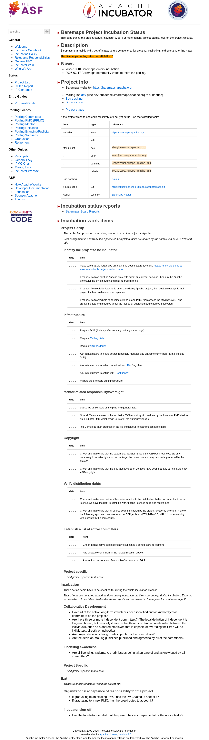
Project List (22, 82)
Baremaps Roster (121, 194)
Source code (74, 102)
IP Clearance (23, 89)
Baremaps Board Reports (83, 211)
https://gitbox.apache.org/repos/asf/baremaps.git (138, 187)
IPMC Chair (22, 163)
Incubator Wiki (24, 65)
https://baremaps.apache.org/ (128, 132)
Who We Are (23, 68)
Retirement (22, 142)
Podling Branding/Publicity (32, 131)
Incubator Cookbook (28, 50)
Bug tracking (74, 98)
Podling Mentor (25, 124)
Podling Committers (28, 116)
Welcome (21, 46)
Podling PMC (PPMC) (29, 120)
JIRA (128, 365)
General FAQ (23, 61)
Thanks (20, 199)
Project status (75, 109)
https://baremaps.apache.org (112, 87)
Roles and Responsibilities (32, 57)
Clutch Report (24, 86)
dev (83, 95)
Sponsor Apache (26, 195)
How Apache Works (28, 184)
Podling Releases (26, 127)
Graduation (22, 139)
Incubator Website (27, 171)
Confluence (122, 373)
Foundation (22, 191)
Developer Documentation (32, 188)
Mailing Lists (23, 167)
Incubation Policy (26, 54)
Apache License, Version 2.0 (115, 734)
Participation (23, 156)
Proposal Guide (25, 103)
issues (115, 179)
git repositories (98, 346)
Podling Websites (26, 135)
